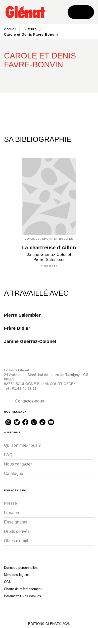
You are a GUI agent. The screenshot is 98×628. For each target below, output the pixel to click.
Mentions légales (17, 575)
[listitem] (8, 422)
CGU (7, 582)
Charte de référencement (23, 589)
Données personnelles (21, 568)
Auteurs (30, 29)
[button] (86, 78)
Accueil (10, 29)
